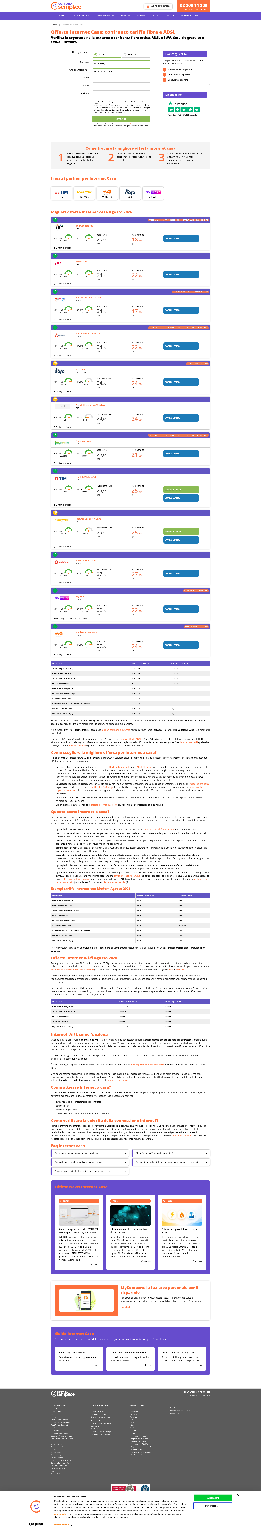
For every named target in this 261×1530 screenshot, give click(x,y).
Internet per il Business (99, 1414)
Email (86, 85)
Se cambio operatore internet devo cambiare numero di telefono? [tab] (167, 1162)
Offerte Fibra (95, 1409)
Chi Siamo (55, 1430)
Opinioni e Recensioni (59, 1466)
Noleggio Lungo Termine (60, 1422)
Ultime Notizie (189, 15)
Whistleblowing (56, 1444)
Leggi (96, 1365)
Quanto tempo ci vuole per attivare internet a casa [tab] (78, 1162)
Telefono (84, 93)
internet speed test (182, 1135)
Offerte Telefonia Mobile (60, 1419)
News (53, 1471)
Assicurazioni (105, 15)
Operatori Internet (137, 1405)
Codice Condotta (57, 1452)
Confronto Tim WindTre (139, 1444)
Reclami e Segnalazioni (59, 1468)
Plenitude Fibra (83, 440)
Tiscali (132, 1419)
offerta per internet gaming (77, 879)
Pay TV (156, 15)
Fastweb (133, 1414)
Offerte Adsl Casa (97, 1411)
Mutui (170, 15)
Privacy (53, 1449)
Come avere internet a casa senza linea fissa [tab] (76, 1153)
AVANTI (121, 118)
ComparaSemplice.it (58, 1405)
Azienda (132, 54)
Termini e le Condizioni (126, 124)
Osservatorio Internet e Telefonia (182, 1410)
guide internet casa (126, 1339)
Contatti (54, 1441)
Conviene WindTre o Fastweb (141, 1452)
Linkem (133, 1425)
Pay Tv (53, 1428)
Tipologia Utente (80, 52)
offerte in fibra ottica (198, 783)
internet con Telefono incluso (159, 829)
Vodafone (134, 1411)
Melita (132, 1433)
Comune (84, 61)
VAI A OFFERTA (173, 489)
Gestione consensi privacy (61, 1460)
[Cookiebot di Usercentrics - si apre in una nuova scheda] (36, 1525)
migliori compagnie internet (116, 729)
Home (54, 24)
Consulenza (172, 238)
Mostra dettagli (61, 1524)
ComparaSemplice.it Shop (61, 1463)
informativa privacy (110, 102)
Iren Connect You (84, 225)
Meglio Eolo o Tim (137, 1449)
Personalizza (211, 1506)
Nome (86, 77)
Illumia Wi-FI (82, 261)
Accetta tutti (213, 1498)
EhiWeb (133, 1430)
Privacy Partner (57, 1457)
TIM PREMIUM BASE (86, 476)
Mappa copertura (177, 1413)
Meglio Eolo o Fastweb (138, 1455)
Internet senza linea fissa (100, 1434)
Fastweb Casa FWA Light (88, 518)
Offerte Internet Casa (99, 1405)
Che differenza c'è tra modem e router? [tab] (154, 1153)
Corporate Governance (59, 1433)
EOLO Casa (81, 369)
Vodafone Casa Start (86, 560)
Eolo (132, 1422)
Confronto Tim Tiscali (138, 1436)
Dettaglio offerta (63, 248)
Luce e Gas (61, 15)
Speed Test (95, 1426)
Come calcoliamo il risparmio (62, 1438)
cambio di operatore (117, 1080)
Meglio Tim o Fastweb (138, 1441)
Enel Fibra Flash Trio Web (89, 297)
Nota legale (61, 619)
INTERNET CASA (82, 15)
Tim (131, 1409)
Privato (102, 54)
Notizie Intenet (175, 1408)
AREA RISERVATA (160, 6)
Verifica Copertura (98, 1429)
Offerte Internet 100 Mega (101, 1431)
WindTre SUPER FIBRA (87, 632)
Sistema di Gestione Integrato (62, 1436)
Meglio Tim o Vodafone (139, 1438)
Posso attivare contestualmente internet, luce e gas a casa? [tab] (83, 1171)
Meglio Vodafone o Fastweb (140, 1447)
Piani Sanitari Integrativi (60, 1425)
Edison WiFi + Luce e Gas (88, 333)
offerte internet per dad (114, 882)
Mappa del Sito (56, 1474)
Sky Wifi (80, 596)
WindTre (133, 1417)
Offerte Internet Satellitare (101, 1423)
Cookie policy (56, 1455)
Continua (94, 1264)
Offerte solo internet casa (100, 1417)
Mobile (141, 15)
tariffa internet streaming (127, 875)
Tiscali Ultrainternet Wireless (90, 405)
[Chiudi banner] (238, 1495)
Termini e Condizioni (58, 1447)
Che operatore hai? (79, 69)
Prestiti (125, 15)
